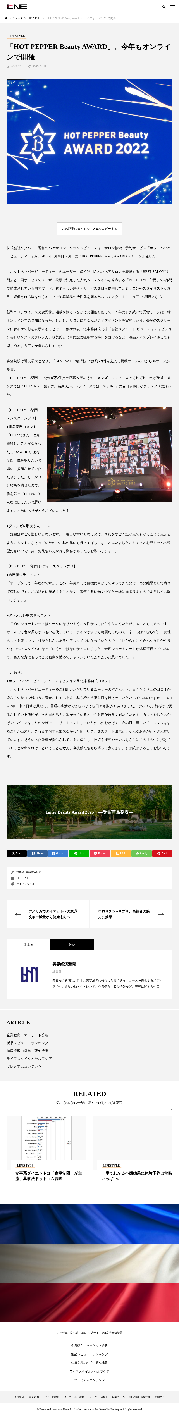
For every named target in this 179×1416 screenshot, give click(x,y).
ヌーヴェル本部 (98, 1397)
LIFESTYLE (23, 878)
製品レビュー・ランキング (27, 1043)
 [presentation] (169, 1110)
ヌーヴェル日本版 (74, 1397)
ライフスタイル (25, 883)
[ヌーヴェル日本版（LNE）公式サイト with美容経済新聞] (16, 6)
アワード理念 (51, 1397)
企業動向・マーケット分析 (27, 1035)
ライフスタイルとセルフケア (29, 1059)
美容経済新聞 (33, 872)
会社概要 (19, 1397)
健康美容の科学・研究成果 (27, 1051)
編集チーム (118, 1397)
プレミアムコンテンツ (24, 1066)
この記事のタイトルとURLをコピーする (89, 228)
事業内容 (34, 1397)
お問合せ (160, 1397)
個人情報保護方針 (139, 1397)
